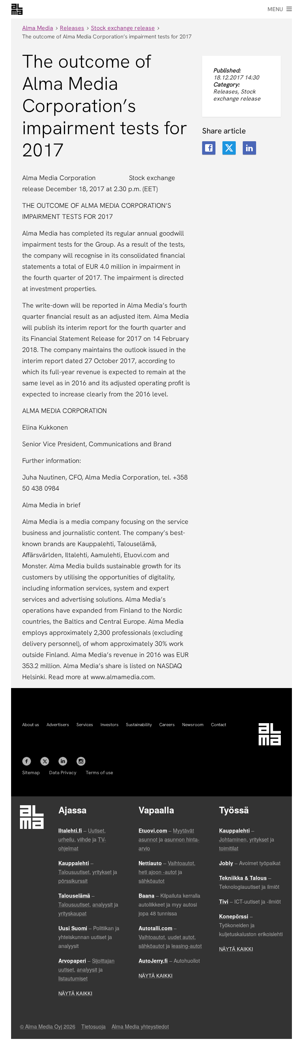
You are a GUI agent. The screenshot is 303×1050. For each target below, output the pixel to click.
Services (84, 725)
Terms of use (99, 772)
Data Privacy (62, 772)
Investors (110, 725)
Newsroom (193, 725)
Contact (218, 725)
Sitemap (31, 772)
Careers (167, 725)
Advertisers (58, 725)
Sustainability (139, 725)
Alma (17, 9)
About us (30, 725)
